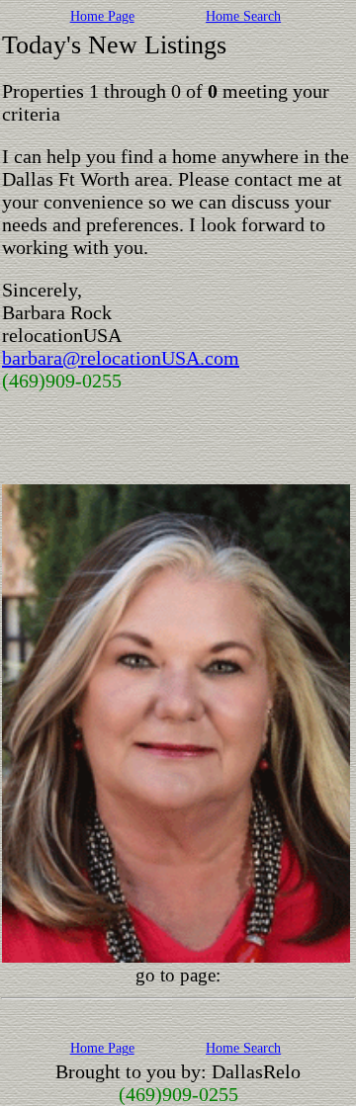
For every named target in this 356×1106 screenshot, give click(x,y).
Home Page (102, 16)
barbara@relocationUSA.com (120, 358)
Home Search (243, 16)
